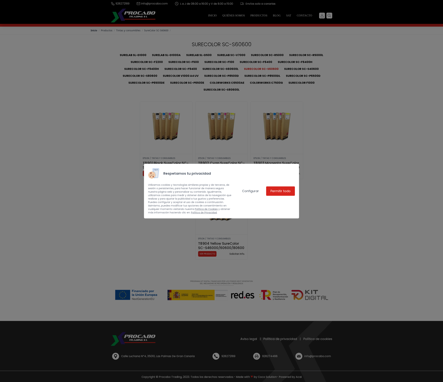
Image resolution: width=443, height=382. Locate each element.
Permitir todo (280, 191)
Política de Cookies (206, 209)
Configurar (250, 191)
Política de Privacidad (204, 212)
